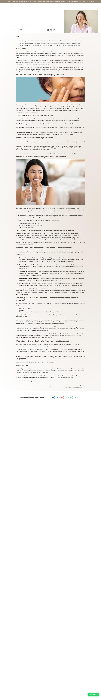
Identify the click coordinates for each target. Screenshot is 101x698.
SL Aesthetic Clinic (60, 376)
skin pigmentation (57, 148)
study (37, 108)
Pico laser (69, 322)
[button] (53, 397)
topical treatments (61, 322)
